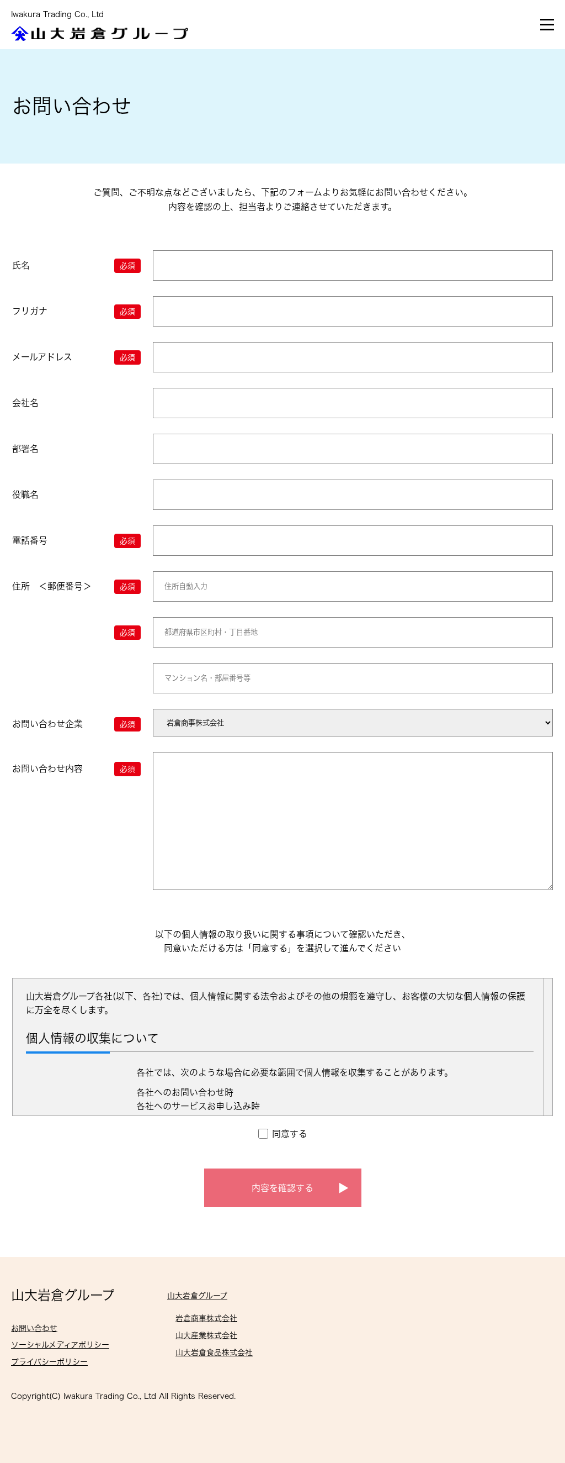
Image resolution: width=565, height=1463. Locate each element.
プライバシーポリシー (49, 1362)
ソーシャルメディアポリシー (60, 1345)
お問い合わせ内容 (73, 768)
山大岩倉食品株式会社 (214, 1352)
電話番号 (73, 540)
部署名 (25, 448)
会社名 (25, 402)
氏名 (73, 265)
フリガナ (73, 311)
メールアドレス (73, 356)
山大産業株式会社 (206, 1335)
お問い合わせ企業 (73, 723)
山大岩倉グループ (63, 1295)
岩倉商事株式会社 (206, 1318)
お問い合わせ (34, 1328)
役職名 (25, 494)
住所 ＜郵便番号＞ (73, 586)
